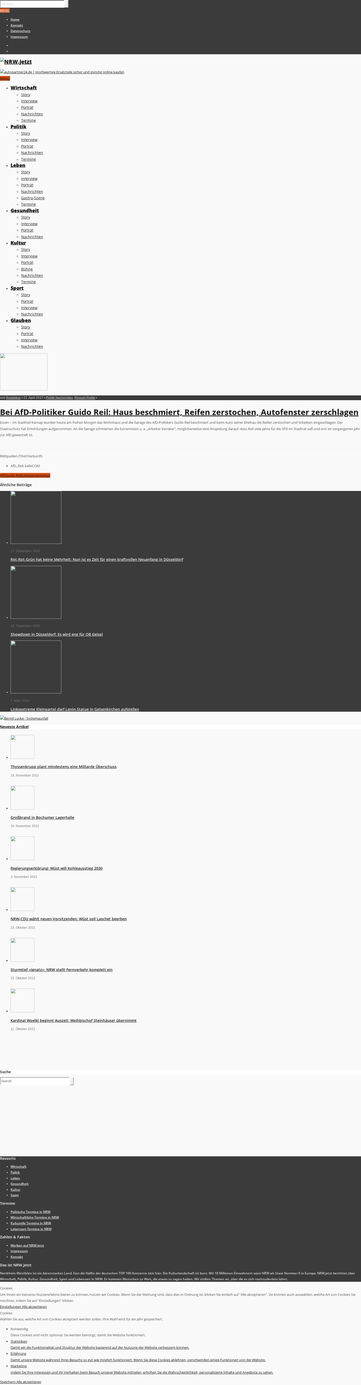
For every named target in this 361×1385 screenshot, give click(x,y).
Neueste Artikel (14, 726)
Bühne (27, 269)
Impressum (19, 36)
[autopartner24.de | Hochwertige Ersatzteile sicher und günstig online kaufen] (62, 72)
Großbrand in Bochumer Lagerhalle (42, 817)
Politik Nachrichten (59, 398)
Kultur (18, 243)
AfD (3, 475)
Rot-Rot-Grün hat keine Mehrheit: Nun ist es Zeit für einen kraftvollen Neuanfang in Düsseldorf (97, 559)
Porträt (27, 107)
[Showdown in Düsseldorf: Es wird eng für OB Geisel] (36, 617)
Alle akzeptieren (34, 1306)
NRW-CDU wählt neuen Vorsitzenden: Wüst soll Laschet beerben (69, 918)
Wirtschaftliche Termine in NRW (35, 1217)
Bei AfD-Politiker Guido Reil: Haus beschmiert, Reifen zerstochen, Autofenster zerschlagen (179, 412)
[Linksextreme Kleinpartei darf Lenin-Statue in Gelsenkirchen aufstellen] (36, 692)
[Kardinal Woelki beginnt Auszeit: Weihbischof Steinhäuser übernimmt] (22, 1011)
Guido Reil (13, 475)
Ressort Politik (85, 398)
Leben (18, 165)
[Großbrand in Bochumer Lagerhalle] (22, 808)
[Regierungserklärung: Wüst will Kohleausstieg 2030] (22, 858)
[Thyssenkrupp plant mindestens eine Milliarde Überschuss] (22, 757)
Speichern (8, 1381)
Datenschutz (20, 31)
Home (15, 19)
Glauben (21, 320)
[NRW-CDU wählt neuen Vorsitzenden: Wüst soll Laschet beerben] (22, 909)
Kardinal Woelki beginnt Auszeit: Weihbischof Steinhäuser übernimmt (74, 1020)
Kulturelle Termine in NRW (31, 1223)
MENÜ (5, 10)
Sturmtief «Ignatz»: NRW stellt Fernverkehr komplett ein (62, 969)
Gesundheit (25, 210)
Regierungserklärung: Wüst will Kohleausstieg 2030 (57, 868)
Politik (18, 126)
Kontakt (17, 25)
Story (25, 94)
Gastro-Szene (33, 197)
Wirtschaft (24, 87)
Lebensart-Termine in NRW (31, 1229)
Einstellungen (11, 1306)
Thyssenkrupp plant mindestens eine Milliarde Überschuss (64, 766)
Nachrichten (32, 113)
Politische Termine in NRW (30, 1212)
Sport (17, 288)
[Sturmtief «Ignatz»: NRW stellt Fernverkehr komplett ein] (22, 960)
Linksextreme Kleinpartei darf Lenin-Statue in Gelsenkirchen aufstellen (75, 709)
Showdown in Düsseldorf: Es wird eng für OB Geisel (57, 634)
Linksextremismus (35, 475)
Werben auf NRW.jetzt (27, 1245)
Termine (28, 120)
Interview (29, 100)
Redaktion (13, 398)
